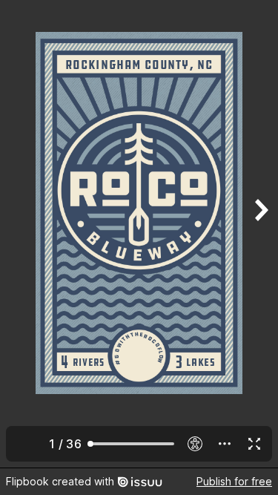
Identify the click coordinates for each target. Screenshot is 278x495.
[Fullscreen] (254, 444)
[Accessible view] (195, 444)
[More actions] (224, 444)
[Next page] (260, 234)
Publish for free (234, 481)
